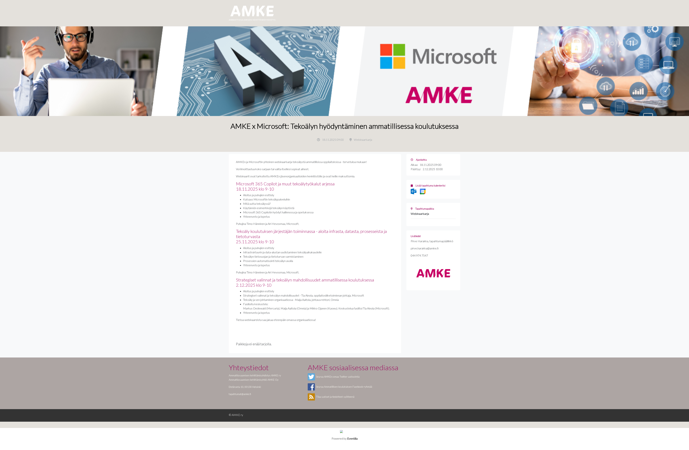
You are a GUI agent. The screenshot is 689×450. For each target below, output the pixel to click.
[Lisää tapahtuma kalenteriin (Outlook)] (414, 191)
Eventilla (352, 438)
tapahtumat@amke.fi (240, 393)
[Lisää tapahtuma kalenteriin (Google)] (423, 191)
